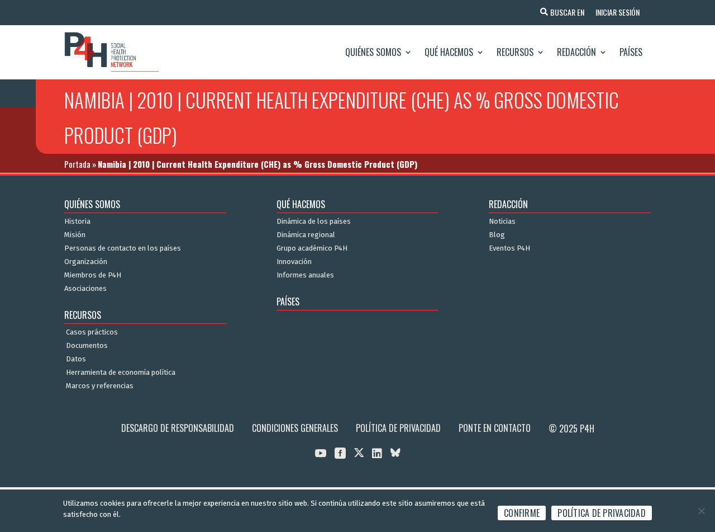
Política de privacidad (398, 428)
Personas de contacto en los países (122, 248)
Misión (74, 235)
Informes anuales (305, 275)
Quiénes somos (373, 52)
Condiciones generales (295, 428)
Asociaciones (85, 289)
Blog (497, 235)
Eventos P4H (509, 248)
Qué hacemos (449, 52)
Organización (85, 262)
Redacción (576, 52)
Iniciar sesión (617, 12)
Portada (77, 164)
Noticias (502, 221)
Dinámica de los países (314, 221)
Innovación (294, 262)
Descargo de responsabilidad (177, 428)
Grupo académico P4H (312, 248)
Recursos (515, 52)
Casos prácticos (92, 332)
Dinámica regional (306, 235)
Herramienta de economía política (120, 372)
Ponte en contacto (495, 428)
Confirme (522, 513)
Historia (77, 221)
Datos (76, 359)
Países (630, 52)
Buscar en (567, 12)
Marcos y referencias (100, 386)
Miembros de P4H (92, 275)
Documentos (87, 346)
